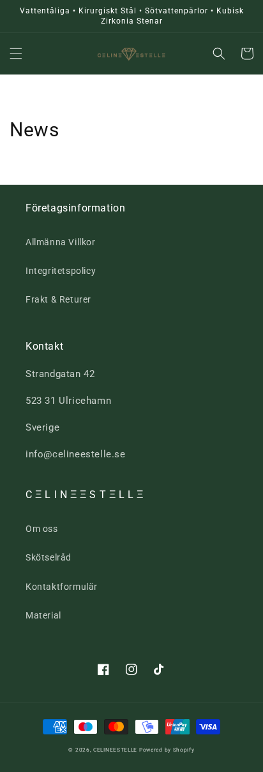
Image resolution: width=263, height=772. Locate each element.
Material (43, 615)
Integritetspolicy (61, 271)
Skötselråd (48, 557)
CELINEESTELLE (115, 750)
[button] (16, 53)
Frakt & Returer (58, 299)
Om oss (42, 529)
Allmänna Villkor (61, 242)
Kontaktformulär (62, 587)
